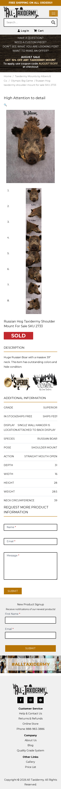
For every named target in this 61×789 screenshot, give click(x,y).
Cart (40, 30)
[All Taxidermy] (30, 689)
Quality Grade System (30, 750)
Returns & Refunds (30, 718)
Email (9, 629)
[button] (5, 104)
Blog (30, 745)
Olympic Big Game (22, 80)
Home (7, 76)
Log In (24, 30)
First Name (12, 613)
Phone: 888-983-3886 (30, 728)
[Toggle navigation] (53, 13)
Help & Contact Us (30, 713)
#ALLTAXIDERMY (31, 664)
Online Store (30, 723)
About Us (30, 740)
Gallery (30, 761)
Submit (13, 591)
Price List (30, 767)
